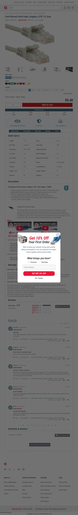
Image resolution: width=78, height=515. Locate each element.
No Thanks (39, 278)
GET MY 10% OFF (39, 273)
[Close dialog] (58, 235)
